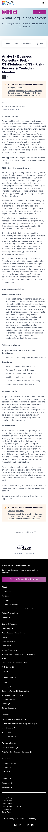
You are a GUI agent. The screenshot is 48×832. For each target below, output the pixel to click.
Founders (5, 637)
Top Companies (7, 736)
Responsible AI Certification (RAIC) (14, 663)
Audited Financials (8, 613)
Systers (4, 704)
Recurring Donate (8, 687)
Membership (6, 646)
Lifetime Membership (9, 650)
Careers (5, 617)
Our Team (5, 600)
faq (39, 12)
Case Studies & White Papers (12, 719)
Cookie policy (29, 553)
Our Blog (5, 767)
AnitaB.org (31, 818)
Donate (4, 682)
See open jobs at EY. (16, 87)
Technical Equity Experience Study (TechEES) (18, 723)
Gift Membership (8, 708)
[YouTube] (24, 825)
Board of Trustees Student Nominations (16, 609)
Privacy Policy (7, 798)
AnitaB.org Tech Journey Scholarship (15, 752)
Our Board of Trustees (10, 604)
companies (26, 43)
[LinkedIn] (14, 12)
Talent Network (7, 641)
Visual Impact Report (9, 732)
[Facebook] (9, 12)
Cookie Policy (7, 803)
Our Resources (7, 763)
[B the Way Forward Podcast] (32, 825)
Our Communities (8, 699)
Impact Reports (7, 728)
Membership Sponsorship (11, 695)
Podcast (5, 772)
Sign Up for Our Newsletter (22, 579)
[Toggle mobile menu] (43, 3)
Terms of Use (7, 800)
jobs (16, 43)
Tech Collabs (6, 667)
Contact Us (6, 783)
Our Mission (6, 592)
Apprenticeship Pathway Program (14, 633)
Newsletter (6, 787)
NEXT (4, 658)
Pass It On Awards (8, 748)
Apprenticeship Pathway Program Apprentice (18, 654)
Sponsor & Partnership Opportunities (15, 691)
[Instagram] (4, 12)
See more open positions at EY (24, 532)
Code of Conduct (8, 809)
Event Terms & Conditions (11, 806)
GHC (3, 671)
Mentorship (6, 629)
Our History (6, 596)
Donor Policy (6, 812)
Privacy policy (18, 553)
